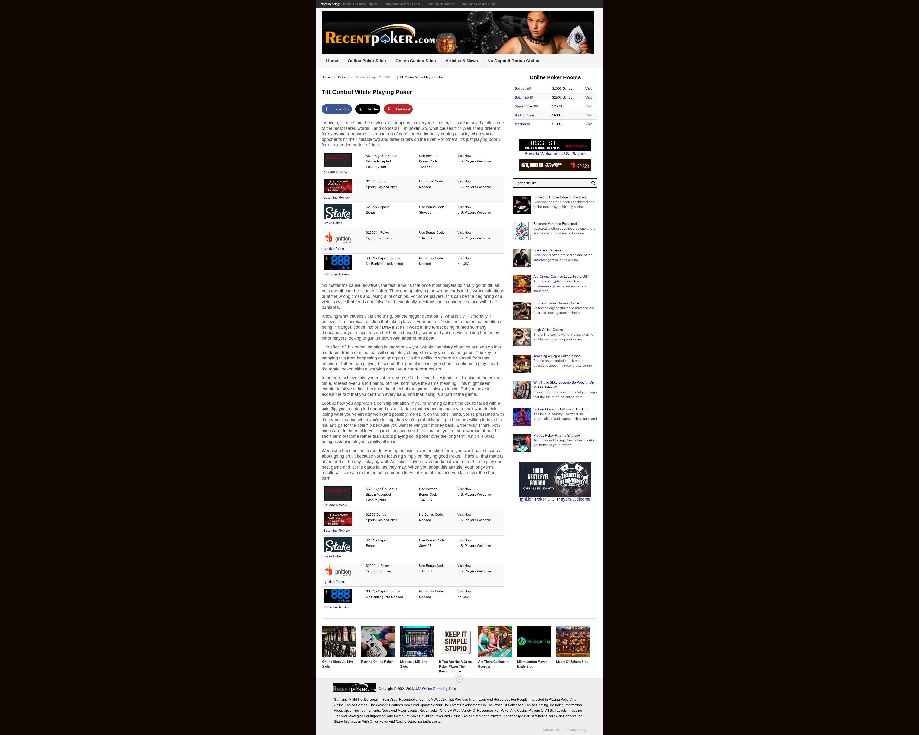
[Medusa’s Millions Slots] (417, 641)
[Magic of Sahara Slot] (573, 641)
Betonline (522, 97)
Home (332, 60)
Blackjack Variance (442, 4)
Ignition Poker (334, 248)
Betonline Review (337, 197)
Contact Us (551, 730)
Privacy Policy (576, 730)
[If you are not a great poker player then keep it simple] (456, 641)
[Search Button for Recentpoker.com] (592, 183)
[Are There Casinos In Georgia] (495, 641)
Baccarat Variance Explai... (404, 4)
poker (414, 128)
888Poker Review (337, 274)
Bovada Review (335, 172)
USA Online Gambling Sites (435, 689)
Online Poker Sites (367, 60)
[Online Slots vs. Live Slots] (339, 641)
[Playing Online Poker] (378, 641)
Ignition (520, 124)
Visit (588, 88)
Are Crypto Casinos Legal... (480, 4)
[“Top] (459, 679)
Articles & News (461, 60)
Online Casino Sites (415, 60)
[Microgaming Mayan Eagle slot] (534, 641)
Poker (342, 77)
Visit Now (464, 156)
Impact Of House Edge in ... (361, 4)
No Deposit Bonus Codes (513, 60)
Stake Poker (333, 223)
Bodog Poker (524, 115)
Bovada (520, 88)
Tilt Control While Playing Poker (421, 77)
